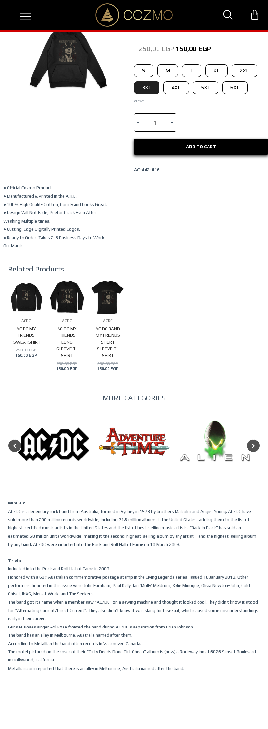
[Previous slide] (14, 445)
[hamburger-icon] (20, 15)
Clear (139, 101)
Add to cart (201, 146)
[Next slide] (253, 445)
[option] (53, 457)
